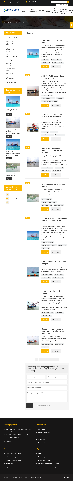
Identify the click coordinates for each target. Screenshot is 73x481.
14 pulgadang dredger (58, 277)
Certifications (42, 439)
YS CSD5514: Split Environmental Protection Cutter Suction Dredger (13, 153)
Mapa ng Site (42, 443)
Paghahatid (41, 429)
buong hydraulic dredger (48, 98)
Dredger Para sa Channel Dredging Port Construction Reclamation (13, 131)
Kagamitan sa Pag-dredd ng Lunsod (48, 463)
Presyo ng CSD (46, 248)
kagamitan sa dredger (47, 135)
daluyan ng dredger (47, 205)
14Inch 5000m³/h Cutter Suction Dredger (12, 110)
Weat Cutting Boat (11, 82)
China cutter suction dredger (49, 245)
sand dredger (60, 98)
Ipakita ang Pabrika (55, 11)
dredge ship (45, 132)
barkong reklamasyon (47, 168)
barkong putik (45, 59)
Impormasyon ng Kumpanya (13, 453)
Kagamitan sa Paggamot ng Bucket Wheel (11, 43)
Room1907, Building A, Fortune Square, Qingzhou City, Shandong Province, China (21, 430)
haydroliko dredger (60, 135)
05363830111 (13, 202)
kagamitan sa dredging (57, 62)
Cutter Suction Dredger (47, 242)
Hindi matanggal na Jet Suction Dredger (12, 174)
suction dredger (46, 62)
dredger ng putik (59, 168)
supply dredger (62, 245)
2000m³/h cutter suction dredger (50, 101)
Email (45, 66)
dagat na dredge (59, 344)
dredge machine (46, 170)
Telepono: (6, 438)
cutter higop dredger (47, 274)
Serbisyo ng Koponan (44, 432)
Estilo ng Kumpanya (11, 457)
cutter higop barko (46, 315)
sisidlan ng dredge (59, 274)
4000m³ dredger (57, 170)
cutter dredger (54, 132)
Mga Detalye (55, 66)
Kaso (48, 11)
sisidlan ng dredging (47, 95)
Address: (6, 429)
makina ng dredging (56, 59)
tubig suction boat (58, 205)
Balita (41, 10)
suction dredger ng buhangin (49, 202)
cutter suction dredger (47, 344)
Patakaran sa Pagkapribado (13, 460)
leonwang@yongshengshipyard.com (15, 2)
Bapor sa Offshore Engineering (47, 467)
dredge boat (45, 347)
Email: (5, 434)
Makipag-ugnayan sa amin (63, 11)
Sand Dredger (9, 73)
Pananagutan (9, 463)
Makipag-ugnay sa (10, 425)
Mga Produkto (33, 11)
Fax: (5, 441)
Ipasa (29, 405)
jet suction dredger (46, 199)
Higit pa (9, 114)
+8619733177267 (32, 2)
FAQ (6, 467)
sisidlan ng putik (46, 277)
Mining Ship (9, 60)
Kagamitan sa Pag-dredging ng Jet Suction (11, 49)
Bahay (24, 11)
